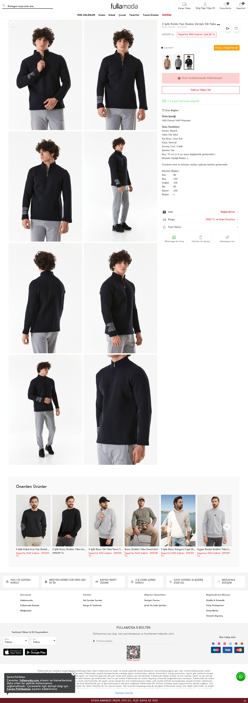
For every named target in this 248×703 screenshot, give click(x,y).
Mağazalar (26, 610)
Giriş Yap (200, 8)
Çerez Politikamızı (19, 689)
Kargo (201, 219)
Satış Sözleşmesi (215, 605)
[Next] (226, 527)
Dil (34, 639)
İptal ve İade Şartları (155, 605)
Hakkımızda (26, 600)
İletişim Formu (152, 600)
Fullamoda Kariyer (29, 605)
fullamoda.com (29, 680)
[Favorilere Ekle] (235, 28)
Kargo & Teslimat (92, 605)
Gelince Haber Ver (200, 89)
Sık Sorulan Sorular (92, 600)
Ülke (7, 639)
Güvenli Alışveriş (214, 616)
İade (194, 211)
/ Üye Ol (210, 8)
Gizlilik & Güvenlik (215, 600)
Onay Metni (212, 610)
